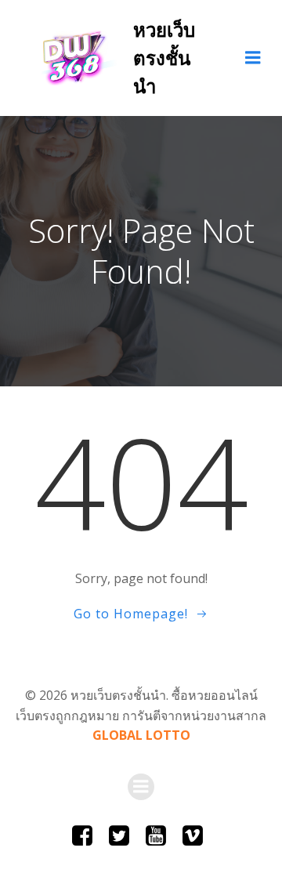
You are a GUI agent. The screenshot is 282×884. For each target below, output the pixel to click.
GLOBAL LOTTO (141, 735)
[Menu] (253, 58)
